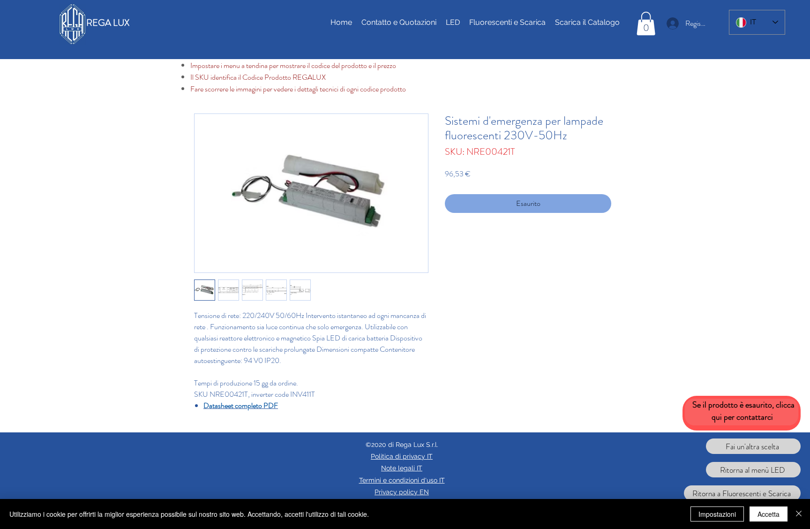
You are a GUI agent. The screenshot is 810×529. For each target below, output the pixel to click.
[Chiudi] (798, 513)
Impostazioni (717, 514)
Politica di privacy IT (402, 456)
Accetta (769, 514)
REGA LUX (107, 23)
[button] (646, 23)
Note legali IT (401, 468)
